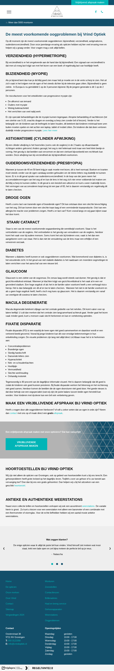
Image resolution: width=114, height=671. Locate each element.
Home (9, 581)
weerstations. (88, 506)
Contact (9, 603)
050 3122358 (14, 640)
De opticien (11, 587)
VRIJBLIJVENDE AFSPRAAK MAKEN (26, 444)
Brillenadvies (51, 598)
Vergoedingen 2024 (15, 615)
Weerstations (51, 615)
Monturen (49, 581)
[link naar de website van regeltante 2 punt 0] (39, 668)
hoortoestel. (20, 485)
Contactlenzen (52, 592)
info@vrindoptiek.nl (17, 644)
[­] (9, 12)
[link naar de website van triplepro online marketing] (12, 668)
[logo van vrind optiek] (57, 16)
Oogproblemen (52, 620)
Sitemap (10, 609)
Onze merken (12, 592)
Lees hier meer (50, 130)
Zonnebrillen (51, 587)
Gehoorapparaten (53, 609)
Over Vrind (11, 598)
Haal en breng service (55, 603)
